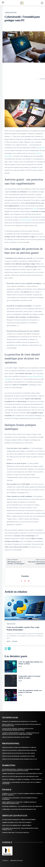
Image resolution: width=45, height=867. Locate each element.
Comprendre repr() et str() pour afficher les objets (29, 677)
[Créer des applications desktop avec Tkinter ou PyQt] (11, 666)
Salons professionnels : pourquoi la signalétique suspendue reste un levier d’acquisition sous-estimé (21, 770)
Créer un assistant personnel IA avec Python (16, 737)
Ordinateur (11, 12)
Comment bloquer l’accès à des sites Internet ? (17, 822)
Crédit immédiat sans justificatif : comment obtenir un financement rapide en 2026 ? (19, 803)
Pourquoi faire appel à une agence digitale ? (15, 832)
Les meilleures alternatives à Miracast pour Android (18, 819)
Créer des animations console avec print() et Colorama (30, 691)
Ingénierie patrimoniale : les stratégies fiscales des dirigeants (22, 806)
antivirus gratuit (26, 220)
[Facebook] (21, 580)
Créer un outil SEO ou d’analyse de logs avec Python (18, 753)
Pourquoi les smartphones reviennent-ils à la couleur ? (19, 721)
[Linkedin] (29, 580)
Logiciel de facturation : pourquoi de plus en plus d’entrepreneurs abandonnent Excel (17, 729)
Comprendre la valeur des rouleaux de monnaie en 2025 (19, 809)
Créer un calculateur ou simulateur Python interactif (19, 750)
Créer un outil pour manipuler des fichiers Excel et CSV (19, 759)
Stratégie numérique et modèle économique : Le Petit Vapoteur (22, 779)
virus (34, 208)
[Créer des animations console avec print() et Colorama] (11, 695)
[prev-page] (6, 648)
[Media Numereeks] (7, 851)
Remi (8, 641)
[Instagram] (25, 580)
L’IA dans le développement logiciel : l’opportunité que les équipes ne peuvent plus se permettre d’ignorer (20, 733)
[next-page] (9, 648)
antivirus (41, 147)
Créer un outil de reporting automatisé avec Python (18, 756)
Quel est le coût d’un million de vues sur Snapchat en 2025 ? (20, 776)
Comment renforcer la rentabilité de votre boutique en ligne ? (22, 773)
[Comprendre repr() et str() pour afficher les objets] (11, 681)
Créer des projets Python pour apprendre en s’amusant (19, 747)
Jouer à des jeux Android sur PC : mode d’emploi (16, 825)
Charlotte (25, 576)
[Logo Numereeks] (22, 3)
